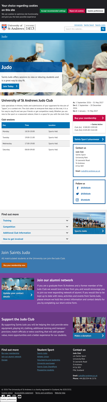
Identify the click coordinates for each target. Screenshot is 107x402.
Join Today (8, 86)
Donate (4, 360)
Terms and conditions (44, 393)
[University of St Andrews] (19, 27)
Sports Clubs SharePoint (47, 366)
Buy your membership (85, 118)
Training (7, 220)
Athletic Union (43, 356)
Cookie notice (7, 393)
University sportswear (46, 363)
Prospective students (45, 370)
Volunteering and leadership (48, 360)
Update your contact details (13, 295)
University (78, 25)
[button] (18, 295)
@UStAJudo (86, 187)
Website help (60, 393)
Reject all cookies (77, 11)
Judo (4, 36)
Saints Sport (89, 25)
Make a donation (83, 335)
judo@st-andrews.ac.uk (90, 171)
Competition (9, 226)
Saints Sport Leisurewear (87, 139)
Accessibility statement (24, 393)
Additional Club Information (17, 232)
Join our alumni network (11, 356)
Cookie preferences (95, 11)
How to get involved (13, 238)
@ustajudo (85, 199)
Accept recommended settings (53, 11)
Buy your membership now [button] (14, 265)
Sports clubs (100, 25)
